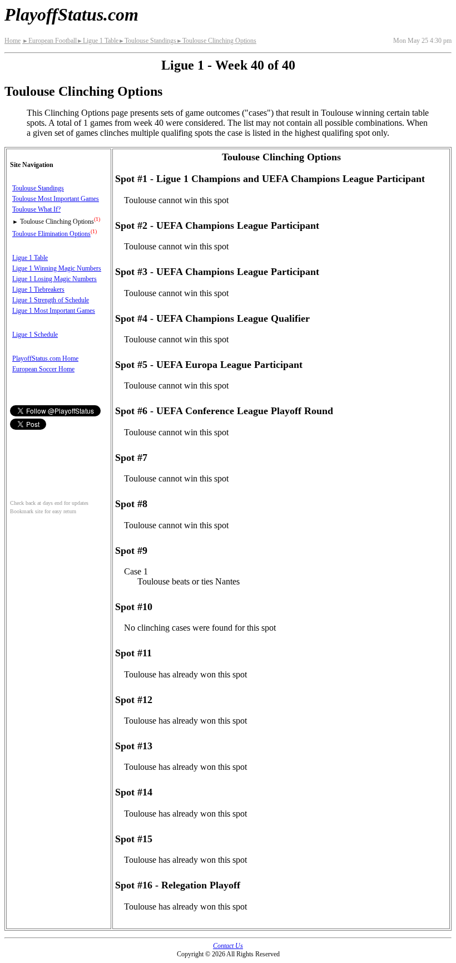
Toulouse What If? (36, 209)
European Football (49, 41)
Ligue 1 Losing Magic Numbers (54, 279)
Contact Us (228, 946)
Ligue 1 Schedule (35, 334)
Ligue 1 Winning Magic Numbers (56, 268)
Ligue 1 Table (97, 41)
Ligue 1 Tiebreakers (38, 289)
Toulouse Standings (147, 41)
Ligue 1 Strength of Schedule (50, 300)
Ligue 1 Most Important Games (53, 311)
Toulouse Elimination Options (51, 234)
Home (12, 41)
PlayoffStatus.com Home (45, 358)
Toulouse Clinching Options (216, 41)
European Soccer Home (43, 369)
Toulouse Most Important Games (55, 199)
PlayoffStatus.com (71, 14)
